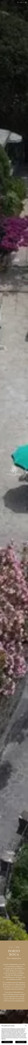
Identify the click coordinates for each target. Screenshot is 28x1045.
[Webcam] (18, 2)
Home (11, 947)
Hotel (17, 947)
